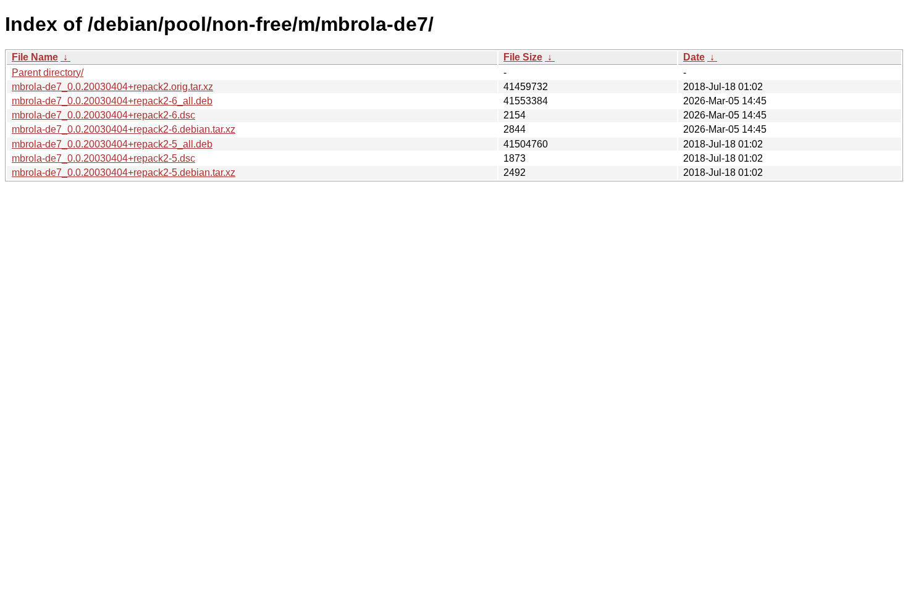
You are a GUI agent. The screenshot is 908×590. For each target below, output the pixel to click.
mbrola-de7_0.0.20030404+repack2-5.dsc (103, 158)
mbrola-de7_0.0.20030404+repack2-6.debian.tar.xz (123, 129)
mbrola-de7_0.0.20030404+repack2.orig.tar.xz (112, 86)
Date (694, 57)
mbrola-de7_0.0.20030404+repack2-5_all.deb (112, 144)
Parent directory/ (47, 72)
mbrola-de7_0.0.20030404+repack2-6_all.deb (112, 101)
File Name (35, 57)
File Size (522, 57)
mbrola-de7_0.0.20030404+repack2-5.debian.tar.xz (123, 172)
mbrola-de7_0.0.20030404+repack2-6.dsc (103, 115)
